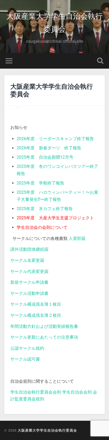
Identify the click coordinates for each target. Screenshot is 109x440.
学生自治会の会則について (42, 227)
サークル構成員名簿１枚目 (35, 304)
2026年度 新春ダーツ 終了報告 (49, 147)
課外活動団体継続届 (29, 249)
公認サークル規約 (27, 348)
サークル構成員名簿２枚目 (35, 315)
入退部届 (77, 238)
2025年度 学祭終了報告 (40, 183)
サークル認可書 (25, 359)
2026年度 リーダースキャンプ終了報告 (55, 138)
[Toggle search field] (100, 61)
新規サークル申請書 (29, 282)
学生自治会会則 (77, 392)
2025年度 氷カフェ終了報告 (45, 208)
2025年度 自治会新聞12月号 (45, 157)
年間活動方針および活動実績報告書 (44, 326)
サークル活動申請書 (29, 293)
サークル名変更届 (27, 260)
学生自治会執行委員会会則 (35, 392)
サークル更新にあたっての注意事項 (44, 337)
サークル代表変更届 (29, 271)
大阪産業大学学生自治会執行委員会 (54, 22)
